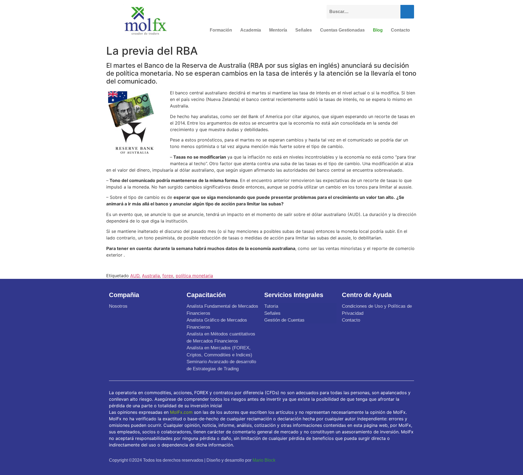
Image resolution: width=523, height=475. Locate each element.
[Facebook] (369, 460)
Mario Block (264, 460)
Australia (151, 275)
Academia (250, 30)
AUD (134, 275)
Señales (303, 30)
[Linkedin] (408, 460)
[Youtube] (395, 460)
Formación (221, 30)
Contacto (400, 30)
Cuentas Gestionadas (342, 30)
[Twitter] (382, 460)
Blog (378, 30)
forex (167, 275)
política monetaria (194, 275)
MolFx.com (181, 412)
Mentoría (278, 30)
